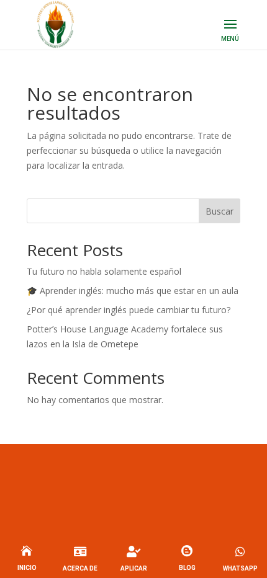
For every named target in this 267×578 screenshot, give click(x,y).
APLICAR (133, 568)
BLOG (187, 567)
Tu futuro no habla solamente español (104, 271)
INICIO (27, 567)
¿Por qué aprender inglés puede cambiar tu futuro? (128, 310)
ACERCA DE (80, 568)
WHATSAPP (240, 568)
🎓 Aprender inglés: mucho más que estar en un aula (132, 290)
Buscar (219, 211)
